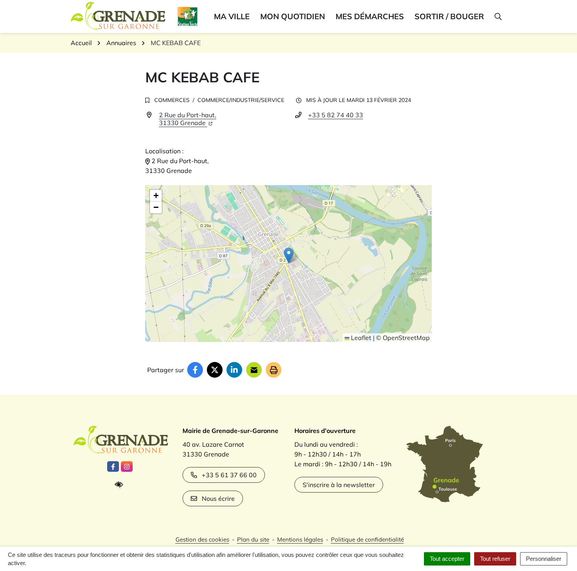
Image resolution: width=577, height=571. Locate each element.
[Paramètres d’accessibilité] (120, 485)
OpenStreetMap (406, 338)
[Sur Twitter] (215, 370)
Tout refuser (495, 558)
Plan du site (253, 539)
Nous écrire (218, 498)
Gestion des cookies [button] (202, 539)
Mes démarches (370, 16)
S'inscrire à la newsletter (339, 485)
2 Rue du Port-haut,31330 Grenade (187, 119)
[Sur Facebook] (195, 370)
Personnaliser (543, 558)
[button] (497, 16)
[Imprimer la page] (273, 370)
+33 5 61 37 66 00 (229, 475)
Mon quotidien (292, 16)
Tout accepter (447, 558)
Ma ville (232, 16)
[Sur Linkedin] (234, 370)
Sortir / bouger (449, 16)
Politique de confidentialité (367, 539)
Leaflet (360, 338)
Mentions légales (300, 539)
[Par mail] (254, 370)
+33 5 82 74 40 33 (335, 115)
